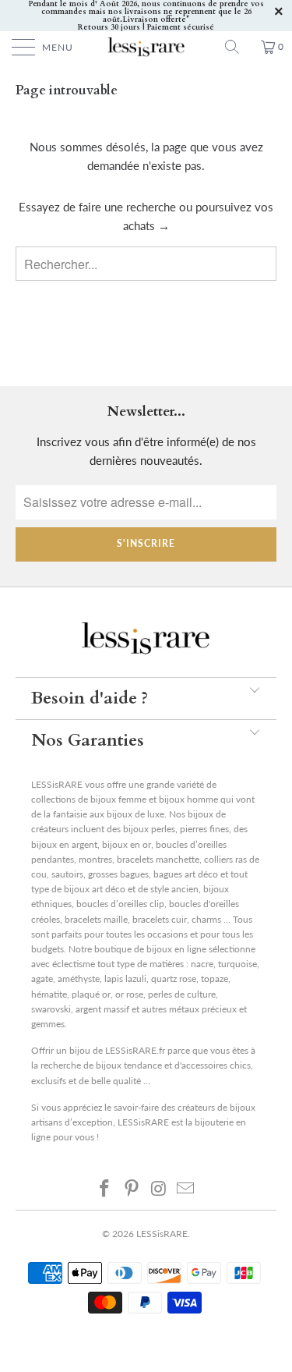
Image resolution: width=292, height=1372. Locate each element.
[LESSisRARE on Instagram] (159, 1188)
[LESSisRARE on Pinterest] (131, 1188)
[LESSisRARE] (146, 46)
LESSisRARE (162, 1233)
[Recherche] (237, 47)
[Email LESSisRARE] (186, 1188)
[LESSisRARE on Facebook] (105, 1188)
